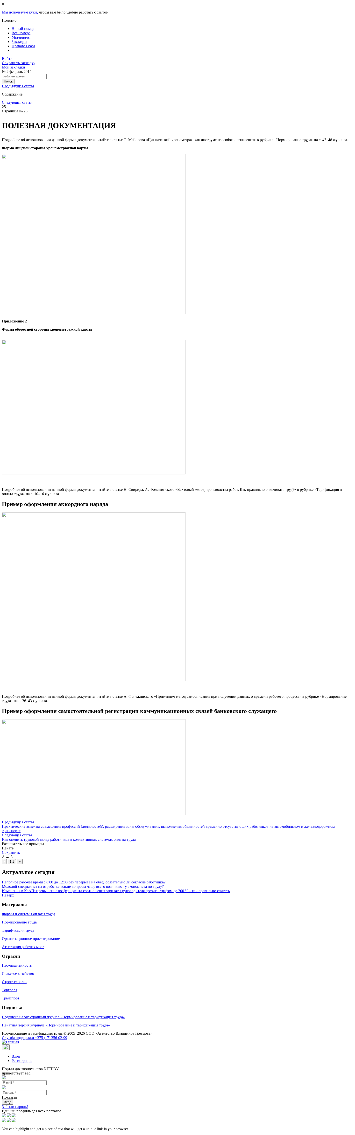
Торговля (9, 990)
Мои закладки (13, 67)
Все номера (21, 33)
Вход (16, 1056)
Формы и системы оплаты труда (28, 914)
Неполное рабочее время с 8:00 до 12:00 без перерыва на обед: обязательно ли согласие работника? (83, 882)
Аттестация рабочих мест (23, 947)
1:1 (12, 861)
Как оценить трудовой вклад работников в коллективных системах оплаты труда (69, 839)
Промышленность (17, 965)
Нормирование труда (19, 922)
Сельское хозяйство (18, 973)
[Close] (6, 1047)
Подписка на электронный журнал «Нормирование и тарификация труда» (63, 1017)
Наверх (8, 895)
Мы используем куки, (20, 12)
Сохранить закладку (18, 63)
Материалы (21, 37)
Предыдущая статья (18, 86)
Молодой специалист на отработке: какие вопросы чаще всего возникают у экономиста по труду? (83, 886)
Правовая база (23, 46)
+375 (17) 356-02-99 (34, 1038)
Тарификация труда (18, 930)
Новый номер (23, 29)
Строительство (14, 982)
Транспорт (10, 998)
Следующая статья (17, 102)
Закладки (19, 42)
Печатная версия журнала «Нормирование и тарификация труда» (56, 1025)
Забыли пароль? (15, 1107)
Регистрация (22, 1061)
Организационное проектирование (31, 939)
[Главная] (10, 1042)
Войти (7, 58)
